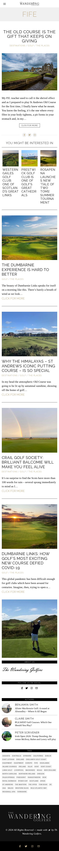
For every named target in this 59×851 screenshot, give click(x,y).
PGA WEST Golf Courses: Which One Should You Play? (33, 724)
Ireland (22, 767)
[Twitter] (29, 135)
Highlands (44, 763)
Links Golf (7, 770)
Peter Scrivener (27, 732)
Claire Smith (24, 718)
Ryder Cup (23, 781)
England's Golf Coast (36, 759)
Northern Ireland (27, 774)
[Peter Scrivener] (7, 736)
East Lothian (8, 759)
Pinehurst (21, 777)
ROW (44, 777)
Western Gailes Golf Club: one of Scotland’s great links (10, 182)
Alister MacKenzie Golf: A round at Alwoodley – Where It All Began (32, 710)
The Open (33, 784)
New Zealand (50, 770)
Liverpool (19, 770)
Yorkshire (22, 792)
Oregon (40, 774)
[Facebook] (24, 135)
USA (4, 788)
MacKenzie (30, 770)
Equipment (7, 763)
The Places (43, 46)
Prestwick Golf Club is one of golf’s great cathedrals (28, 182)
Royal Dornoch (9, 781)
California (38, 756)
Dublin (48, 756)
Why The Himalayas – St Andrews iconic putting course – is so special (28, 366)
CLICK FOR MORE (29, 125)
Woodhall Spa (8, 792)
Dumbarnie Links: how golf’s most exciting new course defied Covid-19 (26, 561)
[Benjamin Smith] (7, 708)
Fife (36, 763)
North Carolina (9, 774)
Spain (42, 781)
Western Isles (22, 788)
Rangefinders (34, 777)
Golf (31, 46)
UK (50, 784)
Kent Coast (46, 767)
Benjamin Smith (26, 704)
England (20, 759)
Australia (16, 756)
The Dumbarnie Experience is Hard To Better (25, 270)
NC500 (39, 770)
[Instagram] (31, 688)
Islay (30, 767)
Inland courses (9, 767)
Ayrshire (27, 756)
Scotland (34, 781)
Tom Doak (43, 784)
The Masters (20, 784)
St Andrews (7, 784)
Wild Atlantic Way (39, 788)
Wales (10, 788)
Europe (29, 763)
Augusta (6, 756)
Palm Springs (8, 777)
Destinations (17, 46)
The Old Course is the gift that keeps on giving (29, 36)
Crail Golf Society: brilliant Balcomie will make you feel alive (28, 462)
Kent (37, 767)
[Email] (35, 135)
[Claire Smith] (7, 722)
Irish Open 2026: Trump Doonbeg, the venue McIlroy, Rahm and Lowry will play (35, 738)
